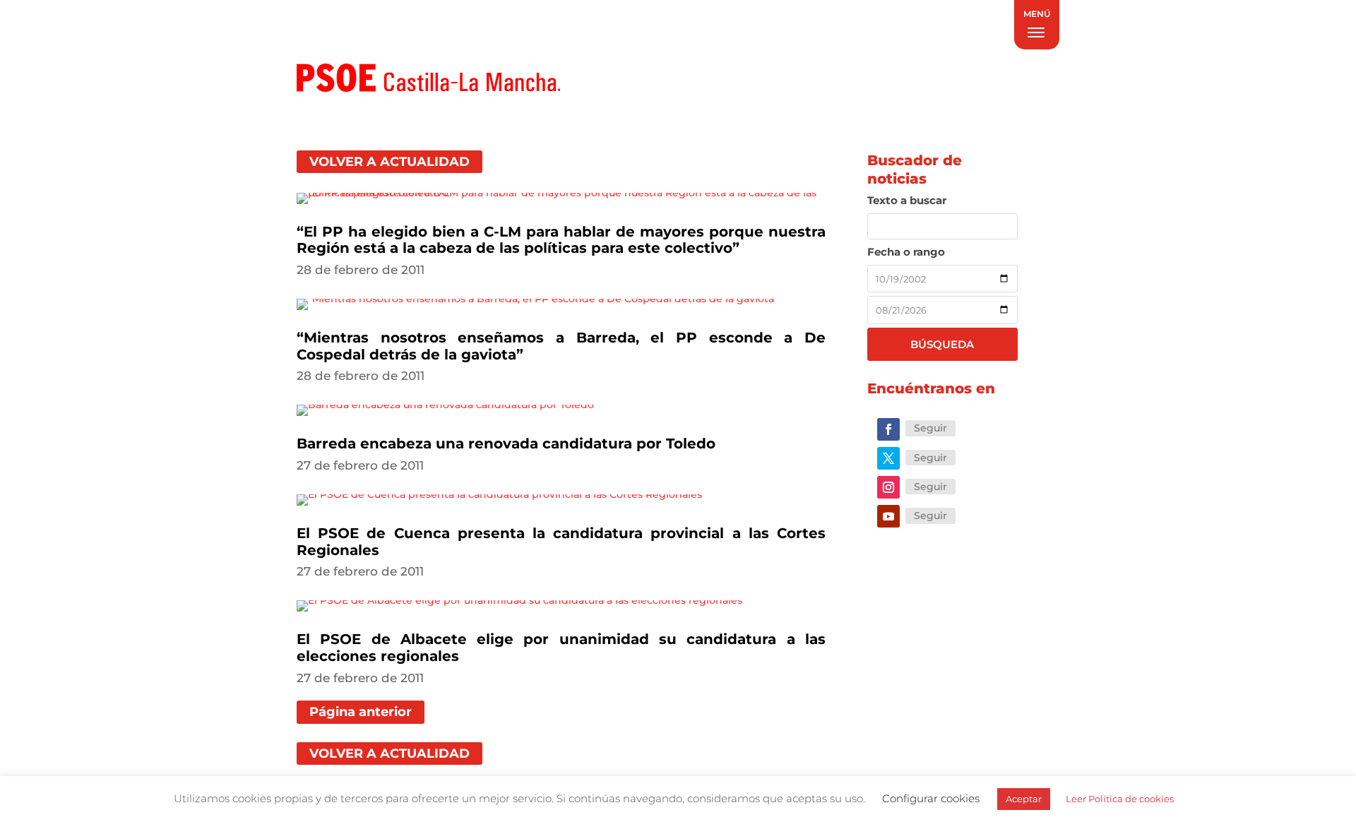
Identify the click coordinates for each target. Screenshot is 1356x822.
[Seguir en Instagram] (888, 487)
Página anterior (360, 712)
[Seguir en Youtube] (888, 516)
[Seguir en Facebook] (888, 429)
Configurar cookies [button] (931, 798)
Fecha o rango (906, 251)
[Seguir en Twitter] (888, 458)
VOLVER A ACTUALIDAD (389, 161)
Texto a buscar (906, 200)
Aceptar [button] (1024, 798)
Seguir (930, 428)
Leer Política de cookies (1120, 798)
